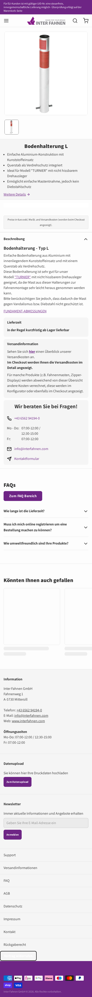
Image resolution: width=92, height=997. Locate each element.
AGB (7, 893)
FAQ (7, 880)
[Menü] (8, 20)
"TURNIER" (23, 277)
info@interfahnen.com (31, 448)
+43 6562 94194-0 (27, 418)
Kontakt (9, 931)
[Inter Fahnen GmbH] (46, 20)
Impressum (12, 919)
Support (10, 855)
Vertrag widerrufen (18, 956)
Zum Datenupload (17, 781)
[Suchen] (73, 20)
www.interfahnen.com (28, 721)
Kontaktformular (26, 458)
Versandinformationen (20, 867)
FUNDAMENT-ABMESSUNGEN (25, 311)
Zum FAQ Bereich (23, 496)
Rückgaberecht (15, 944)
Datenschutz (13, 906)
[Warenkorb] (83, 20)
